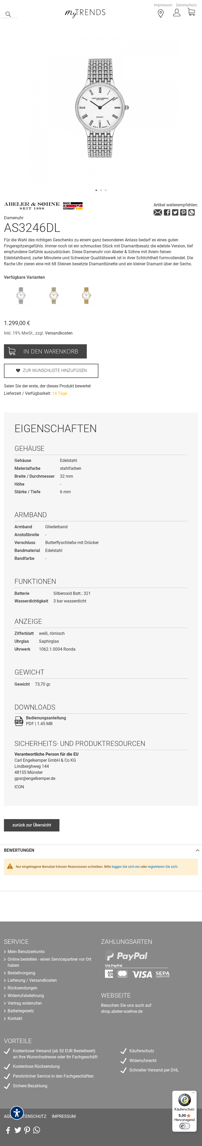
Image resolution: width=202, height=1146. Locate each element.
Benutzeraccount (177, 14)
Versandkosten (59, 333)
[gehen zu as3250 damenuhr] (87, 295)
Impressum (163, 5)
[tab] (101, 850)
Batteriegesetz (21, 1010)
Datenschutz (186, 5)
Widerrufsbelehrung (26, 995)
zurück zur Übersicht (31, 825)
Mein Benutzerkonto (26, 951)
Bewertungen (19, 850)
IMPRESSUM (64, 1116)
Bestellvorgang (21, 972)
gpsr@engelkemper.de (34, 778)
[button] (96, 190)
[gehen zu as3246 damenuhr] (21, 295)
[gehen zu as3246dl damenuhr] (158, 212)
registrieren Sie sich (162, 867)
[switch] (184, 1126)
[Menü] (193, 1094)
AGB (8, 1116)
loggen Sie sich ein (126, 867)
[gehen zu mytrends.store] (36, 1130)
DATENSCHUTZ (32, 1116)
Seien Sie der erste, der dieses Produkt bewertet (47, 385)
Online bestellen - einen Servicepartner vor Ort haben (49, 962)
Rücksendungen (22, 987)
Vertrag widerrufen (25, 1003)
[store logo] (85, 13)
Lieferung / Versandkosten (32, 980)
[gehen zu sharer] (167, 212)
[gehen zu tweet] (175, 212)
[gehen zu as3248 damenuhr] (54, 295)
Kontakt (15, 1018)
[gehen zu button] (183, 212)
